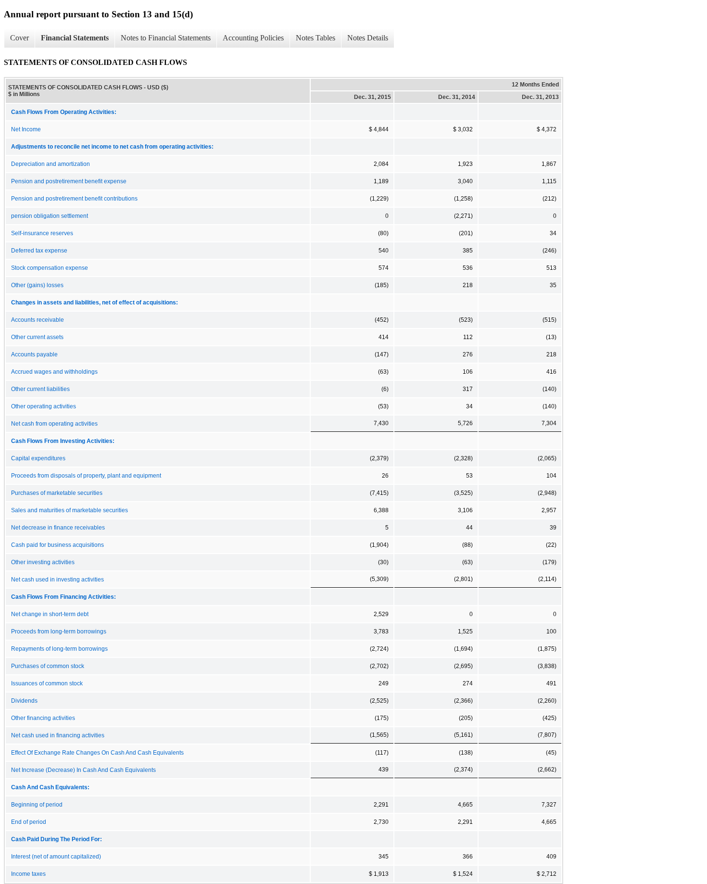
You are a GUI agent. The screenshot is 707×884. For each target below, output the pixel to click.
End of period (28, 822)
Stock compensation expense (49, 268)
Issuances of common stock (47, 683)
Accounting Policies (253, 38)
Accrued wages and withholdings (54, 372)
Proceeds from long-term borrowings (58, 631)
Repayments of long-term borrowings (59, 649)
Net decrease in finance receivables (58, 527)
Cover (19, 38)
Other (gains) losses (37, 285)
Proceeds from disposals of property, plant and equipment (86, 476)
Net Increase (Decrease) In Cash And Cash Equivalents (83, 770)
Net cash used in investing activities (57, 579)
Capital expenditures (38, 458)
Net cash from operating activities (54, 424)
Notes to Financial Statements (166, 38)
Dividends (24, 701)
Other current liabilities (40, 389)
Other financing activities (43, 718)
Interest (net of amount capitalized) (56, 856)
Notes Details (367, 38)
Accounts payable (34, 354)
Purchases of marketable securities (56, 493)
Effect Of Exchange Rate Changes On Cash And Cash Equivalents (97, 753)
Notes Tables (315, 38)
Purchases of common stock (47, 666)
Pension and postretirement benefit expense (68, 181)
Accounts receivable (37, 320)
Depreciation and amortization (50, 164)
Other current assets (37, 337)
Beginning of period (37, 805)
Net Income (26, 129)
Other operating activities (43, 406)
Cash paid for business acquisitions (57, 545)
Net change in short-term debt (49, 614)
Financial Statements (75, 38)
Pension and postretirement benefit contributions (74, 199)
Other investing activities (43, 562)
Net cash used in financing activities (57, 735)
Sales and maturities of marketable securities (69, 510)
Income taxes (28, 874)
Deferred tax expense (39, 250)
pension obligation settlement (49, 216)
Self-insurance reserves (42, 233)
